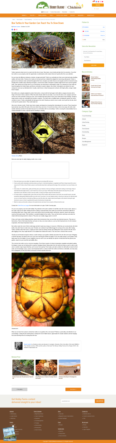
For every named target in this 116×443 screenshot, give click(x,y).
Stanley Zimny (15, 155)
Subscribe (98, 5)
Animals (24, 15)
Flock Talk (13, 425)
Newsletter (64, 12)
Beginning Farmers (39, 414)
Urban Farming (38, 429)
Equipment (37, 418)
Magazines (80, 15)
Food (51, 15)
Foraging (37, 423)
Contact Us (72, 12)
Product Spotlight (63, 418)
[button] (78, 367)
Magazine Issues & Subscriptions (66, 416)
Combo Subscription (55, 12)
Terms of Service (62, 435)
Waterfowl (13, 418)
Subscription (99, 401)
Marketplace (90, 15)
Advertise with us (87, 414)
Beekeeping (13, 414)
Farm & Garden (42, 15)
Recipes (61, 425)
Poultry (32, 15)
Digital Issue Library (61, 15)
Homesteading (38, 425)
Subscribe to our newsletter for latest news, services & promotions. (92, 52)
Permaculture (38, 427)
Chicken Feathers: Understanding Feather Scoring (96, 78)
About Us (61, 431)
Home (14, 19)
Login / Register (86, 429)
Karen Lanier (16, 26)
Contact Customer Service (89, 416)
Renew (84, 425)
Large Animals (14, 416)
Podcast (72, 15)
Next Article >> (73, 389)
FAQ (84, 418)
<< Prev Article (19, 389)
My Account (45, 12)
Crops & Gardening (28, 19)
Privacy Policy (62, 433)
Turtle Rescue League (23, 205)
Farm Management (39, 420)
